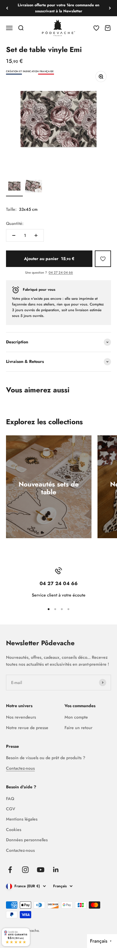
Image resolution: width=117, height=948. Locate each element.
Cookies (13, 830)
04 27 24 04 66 (61, 272)
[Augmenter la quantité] (36, 235)
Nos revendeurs (21, 717)
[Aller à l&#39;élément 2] (33, 187)
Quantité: (14, 223)
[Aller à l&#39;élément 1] (14, 187)
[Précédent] (7, 8)
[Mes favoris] (103, 258)
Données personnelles (27, 840)
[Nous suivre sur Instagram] (25, 870)
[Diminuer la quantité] (13, 235)
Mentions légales (22, 819)
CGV (10, 809)
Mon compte (76, 717)
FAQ (10, 799)
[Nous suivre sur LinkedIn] (56, 870)
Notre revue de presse (27, 728)
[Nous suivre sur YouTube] (41, 870)
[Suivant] (110, 8)
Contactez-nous (20, 768)
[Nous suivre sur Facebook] (10, 870)
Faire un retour (78, 728)
